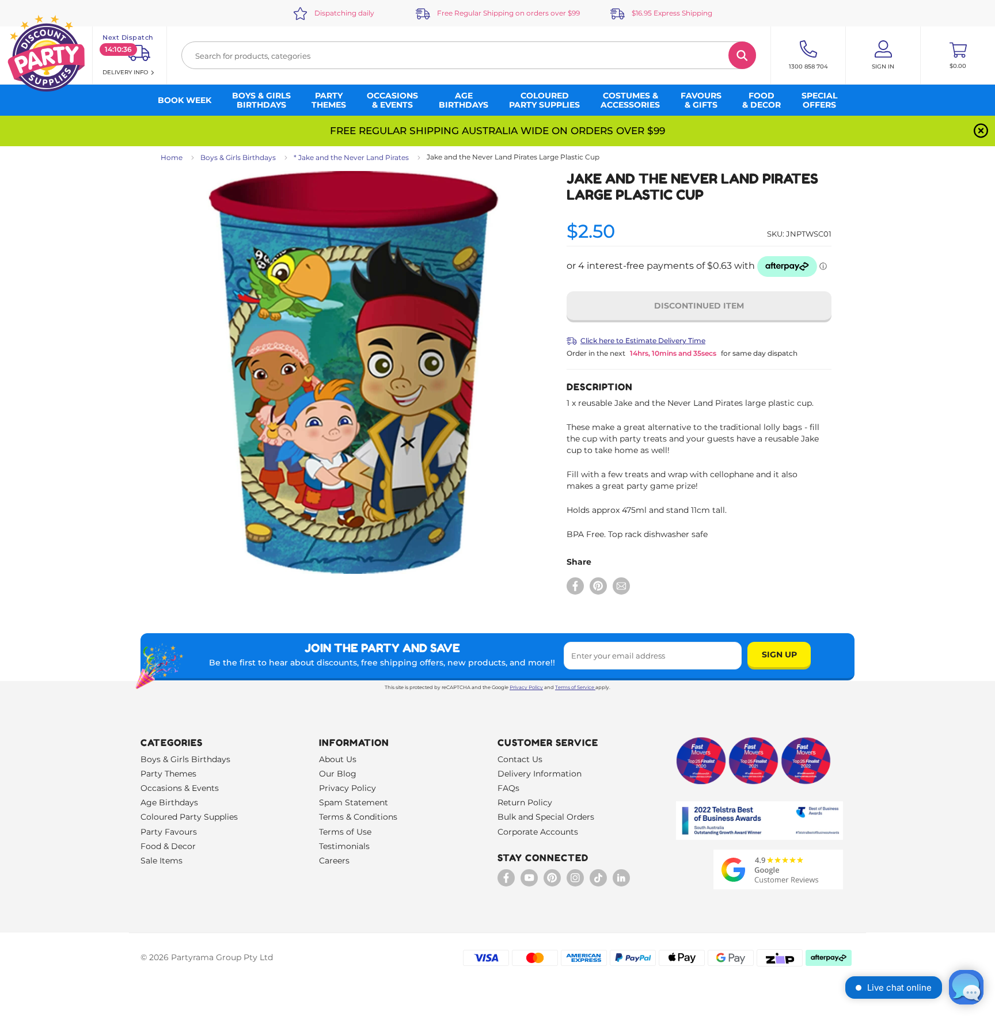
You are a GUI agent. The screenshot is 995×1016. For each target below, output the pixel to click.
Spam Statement (353, 802)
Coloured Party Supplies (189, 817)
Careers (334, 860)
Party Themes (168, 773)
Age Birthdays (169, 802)
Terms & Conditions (358, 817)
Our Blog (337, 773)
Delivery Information (540, 773)
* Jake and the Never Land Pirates (351, 157)
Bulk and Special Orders (546, 817)
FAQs (508, 788)
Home (172, 157)
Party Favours (168, 832)
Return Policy (525, 802)
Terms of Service (574, 687)
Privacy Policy (526, 687)
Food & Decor (168, 846)
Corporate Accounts (538, 832)
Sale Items (161, 860)
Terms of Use (345, 832)
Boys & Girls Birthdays (238, 157)
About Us (337, 759)
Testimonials (344, 846)
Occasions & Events (179, 788)
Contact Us (520, 759)
